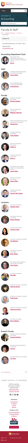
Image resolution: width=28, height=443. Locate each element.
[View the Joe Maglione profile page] (5, 242)
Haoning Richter (15, 286)
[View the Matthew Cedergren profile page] (5, 112)
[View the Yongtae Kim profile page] (5, 124)
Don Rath (13, 275)
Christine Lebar (14, 229)
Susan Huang (14, 75)
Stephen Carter (14, 206)
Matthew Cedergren (16, 112)
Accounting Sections (5, 372)
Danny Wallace (14, 321)
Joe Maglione (14, 241)
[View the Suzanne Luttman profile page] (5, 337)
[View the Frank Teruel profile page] (5, 299)
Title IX (14, 405)
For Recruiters (14, 401)
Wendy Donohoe (15, 219)
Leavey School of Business (10, 33)
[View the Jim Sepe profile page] (5, 360)
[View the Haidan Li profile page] (5, 147)
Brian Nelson (14, 254)
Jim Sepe (13, 358)
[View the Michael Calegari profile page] (5, 101)
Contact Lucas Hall (14, 391)
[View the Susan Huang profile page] (5, 75)
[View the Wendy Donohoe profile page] (5, 219)
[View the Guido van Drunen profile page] (5, 311)
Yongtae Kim (14, 124)
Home (2, 33)
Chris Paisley (14, 265)
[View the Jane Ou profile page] (5, 348)
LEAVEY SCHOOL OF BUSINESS (14, 380)
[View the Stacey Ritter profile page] (5, 181)
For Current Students (14, 412)
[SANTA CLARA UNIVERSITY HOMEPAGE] (14, 434)
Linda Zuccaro (14, 86)
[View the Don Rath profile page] (5, 276)
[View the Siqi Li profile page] (5, 60)
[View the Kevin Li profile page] (5, 158)
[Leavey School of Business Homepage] (12, 6)
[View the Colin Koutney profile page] (5, 135)
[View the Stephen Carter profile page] (5, 208)
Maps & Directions (14, 389)
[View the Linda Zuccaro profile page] (5, 86)
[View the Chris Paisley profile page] (5, 265)
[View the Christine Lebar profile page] (5, 231)
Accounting (19, 33)
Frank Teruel (14, 298)
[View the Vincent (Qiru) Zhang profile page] (5, 193)
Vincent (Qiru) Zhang (16, 193)
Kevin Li (12, 158)
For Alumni (14, 416)
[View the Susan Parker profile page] (5, 169)
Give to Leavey (14, 427)
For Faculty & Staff (14, 414)
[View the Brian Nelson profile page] (5, 253)
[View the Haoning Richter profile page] (5, 288)
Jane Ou (12, 348)
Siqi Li (12, 63)
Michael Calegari (15, 101)
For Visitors (14, 403)
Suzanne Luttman (15, 337)
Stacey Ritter (14, 181)
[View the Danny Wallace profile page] (5, 322)
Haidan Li (13, 147)
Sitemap (14, 407)
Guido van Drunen (15, 309)
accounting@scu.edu (7, 48)
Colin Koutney (14, 135)
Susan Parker (14, 171)
